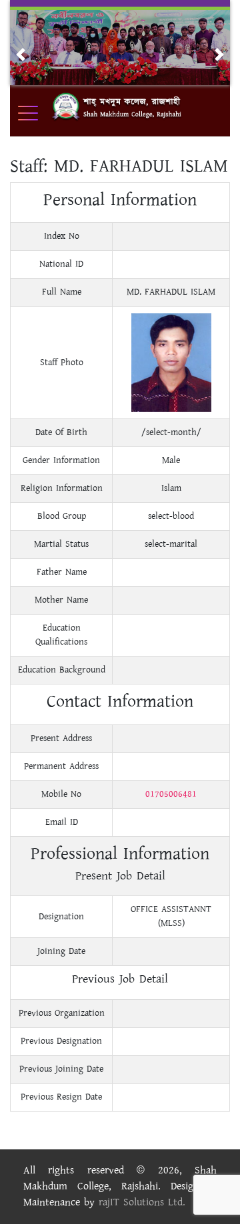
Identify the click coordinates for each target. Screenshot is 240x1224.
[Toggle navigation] (36, 113)
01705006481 (171, 794)
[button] (20, 54)
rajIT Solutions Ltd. (142, 1202)
